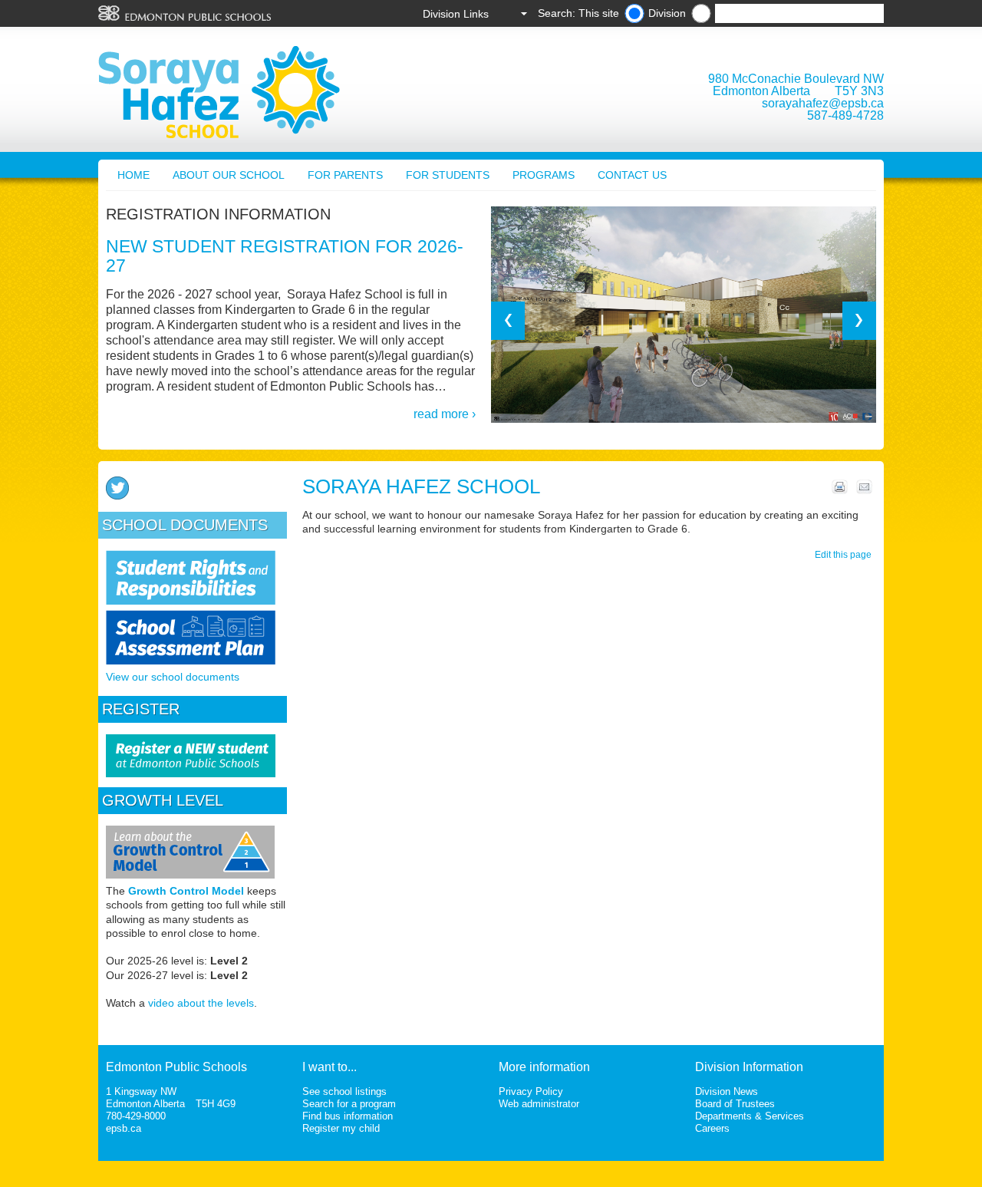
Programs (543, 175)
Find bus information (347, 1116)
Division (667, 13)
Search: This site (578, 13)
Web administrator (539, 1104)
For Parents (345, 175)
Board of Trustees (735, 1104)
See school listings (344, 1091)
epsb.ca (123, 1128)
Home (133, 175)
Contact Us (632, 175)
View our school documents (172, 677)
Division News (726, 1091)
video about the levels (201, 1003)
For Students (447, 175)
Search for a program (349, 1104)
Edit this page (845, 554)
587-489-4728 (845, 115)
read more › (445, 413)
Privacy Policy (531, 1091)
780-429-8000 (136, 1116)
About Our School (229, 175)
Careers (712, 1128)
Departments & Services (749, 1116)
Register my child (341, 1128)
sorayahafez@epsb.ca (823, 103)
